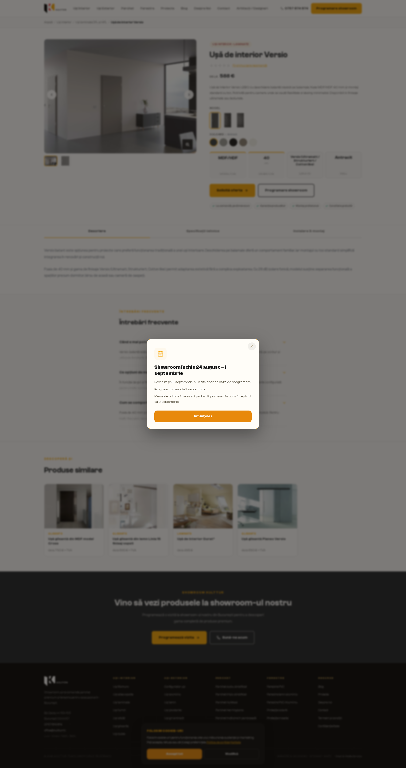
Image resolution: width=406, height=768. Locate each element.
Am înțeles (203, 416)
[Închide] (252, 346)
